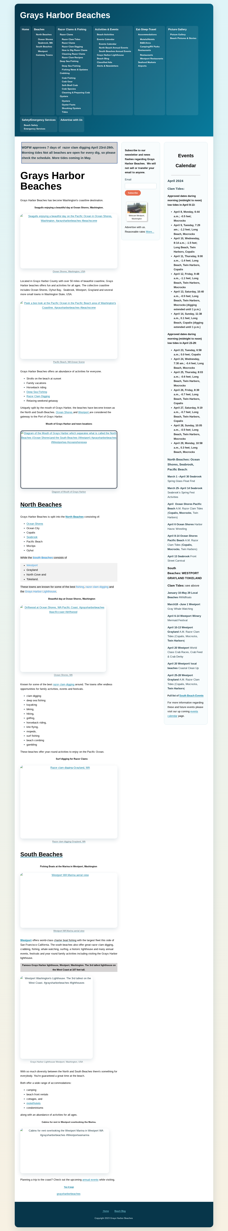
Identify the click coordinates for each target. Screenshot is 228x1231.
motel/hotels (34, 1103)
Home (25, 29)
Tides (65, 112)
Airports (142, 66)
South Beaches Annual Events (115, 51)
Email (128, 179)
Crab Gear (67, 81)
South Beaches (43, 557)
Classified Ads (104, 62)
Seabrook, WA (45, 43)
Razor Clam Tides (71, 39)
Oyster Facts (68, 104)
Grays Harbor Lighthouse (110, 55)
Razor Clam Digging (72, 46)
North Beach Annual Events (113, 47)
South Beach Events (191, 695)
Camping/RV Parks (150, 46)
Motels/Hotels (147, 39)
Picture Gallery (178, 34)
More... (150, 231)
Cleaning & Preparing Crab (76, 92)
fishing (80, 586)
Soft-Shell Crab (70, 85)
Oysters (66, 101)
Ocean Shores (45, 39)
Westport (43, 51)
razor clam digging (97, 586)
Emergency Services (34, 128)
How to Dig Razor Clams (74, 50)
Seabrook (32, 537)
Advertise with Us (71, 119)
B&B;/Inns (145, 43)
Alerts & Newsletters (107, 66)
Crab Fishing (69, 78)
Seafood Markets (147, 62)
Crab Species (69, 89)
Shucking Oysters (71, 108)
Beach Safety (31, 125)
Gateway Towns (44, 55)
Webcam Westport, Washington (137, 217)
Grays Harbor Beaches (65, 15)
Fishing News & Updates (75, 69)
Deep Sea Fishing (71, 66)
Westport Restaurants (151, 58)
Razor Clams (68, 43)
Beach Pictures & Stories (183, 38)
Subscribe (133, 193)
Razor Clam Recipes (72, 57)
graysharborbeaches (68, 1193)
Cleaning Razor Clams (73, 54)
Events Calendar (107, 44)
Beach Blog (103, 58)
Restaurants (146, 55)
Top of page (69, 1187)
